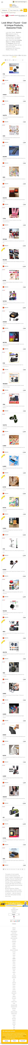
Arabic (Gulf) (14, 932)
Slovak (14, 1016)
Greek (14, 970)
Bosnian (14, 944)
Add (15, 57)
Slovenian (14, 1018)
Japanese (14, 982)
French (14, 965)
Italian (14, 980)
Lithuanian (14, 991)
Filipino (14, 962)
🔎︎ (22, 60)
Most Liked (5, 55)
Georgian (14, 967)
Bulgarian (14, 946)
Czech (14, 953)
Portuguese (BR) (14, 1004)
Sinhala (14, 1015)
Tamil (14, 1027)
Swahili (14, 1022)
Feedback (14, 912)
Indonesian (14, 977)
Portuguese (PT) (14, 1006)
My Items (24, 55)
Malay (14, 994)
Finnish (14, 963)
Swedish (14, 1023)
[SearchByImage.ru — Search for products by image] (13, 5)
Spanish (14, 1020)
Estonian (14, 960)
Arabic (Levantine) (14, 934)
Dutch (14, 956)
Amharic (14, 929)
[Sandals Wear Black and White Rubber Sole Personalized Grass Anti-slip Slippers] (14, 419)
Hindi (14, 973)
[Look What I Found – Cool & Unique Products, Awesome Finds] (14, 904)
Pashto (14, 999)
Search (14, 907)
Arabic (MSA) (14, 936)
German (14, 968)
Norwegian (14, 998)
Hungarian (14, 975)
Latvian (14, 989)
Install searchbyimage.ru (21, 1)
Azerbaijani (14, 941)
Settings (6, 1040)
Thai (14, 1029)
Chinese (14, 948)
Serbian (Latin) (14, 1013)
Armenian (14, 939)
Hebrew (14, 972)
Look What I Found (14, 909)
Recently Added (13, 55)
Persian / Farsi (14, 1001)
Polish (14, 1003)
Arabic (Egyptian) (14, 931)
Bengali (14, 943)
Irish (14, 979)
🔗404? (3, 83)
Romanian (14, 1008)
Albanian (14, 927)
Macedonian (14, 992)
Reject (14, 1040)
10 (13, 60)
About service (14, 910)
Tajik (14, 1025)
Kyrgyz (14, 987)
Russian (14, 1010)
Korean (14, 986)
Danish (14, 955)
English (14, 958)
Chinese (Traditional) (14, 949)
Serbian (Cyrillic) (14, 1011)
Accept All (23, 1040)
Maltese (14, 996)
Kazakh (14, 984)
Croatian (14, 951)
